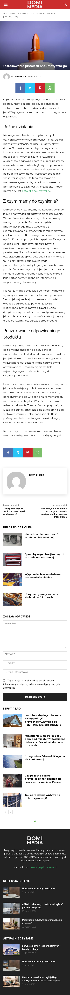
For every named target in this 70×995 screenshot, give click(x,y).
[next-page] (10, 812)
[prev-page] (5, 812)
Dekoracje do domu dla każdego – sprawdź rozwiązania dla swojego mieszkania (53, 512)
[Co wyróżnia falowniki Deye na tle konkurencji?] (12, 761)
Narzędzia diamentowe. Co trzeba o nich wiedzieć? (42, 536)
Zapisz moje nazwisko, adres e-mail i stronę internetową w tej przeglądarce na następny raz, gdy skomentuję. (31, 684)
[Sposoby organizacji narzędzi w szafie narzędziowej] (12, 559)
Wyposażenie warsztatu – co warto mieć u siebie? (44, 576)
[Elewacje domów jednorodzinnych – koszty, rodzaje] (11, 950)
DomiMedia (20, 77)
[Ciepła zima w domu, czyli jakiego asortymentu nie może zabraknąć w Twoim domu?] (11, 981)
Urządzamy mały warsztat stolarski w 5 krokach (42, 596)
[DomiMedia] (7, 76)
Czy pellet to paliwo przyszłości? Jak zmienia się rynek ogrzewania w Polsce (43, 779)
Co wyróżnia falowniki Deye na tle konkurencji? (45, 758)
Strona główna (9, 13)
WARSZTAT (25, 13)
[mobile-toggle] (5, 4)
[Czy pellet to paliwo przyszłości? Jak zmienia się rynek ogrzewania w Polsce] (12, 780)
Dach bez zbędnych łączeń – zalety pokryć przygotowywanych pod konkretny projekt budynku (43, 720)
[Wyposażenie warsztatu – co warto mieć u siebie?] (12, 579)
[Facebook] (20, 88)
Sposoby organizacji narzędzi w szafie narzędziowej (44, 556)
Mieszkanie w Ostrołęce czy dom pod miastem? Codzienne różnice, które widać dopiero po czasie (45, 740)
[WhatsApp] (50, 88)
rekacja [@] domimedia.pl (43, 867)
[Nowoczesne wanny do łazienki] (11, 892)
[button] (65, 4)
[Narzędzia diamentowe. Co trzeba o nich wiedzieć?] (12, 539)
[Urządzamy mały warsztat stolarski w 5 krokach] (12, 599)
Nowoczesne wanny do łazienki (39, 888)
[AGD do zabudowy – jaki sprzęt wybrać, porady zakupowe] (11, 908)
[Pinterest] (40, 88)
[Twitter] (30, 88)
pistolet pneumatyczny (36, 190)
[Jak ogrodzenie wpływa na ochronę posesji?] (12, 800)
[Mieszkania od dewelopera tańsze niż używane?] (11, 924)
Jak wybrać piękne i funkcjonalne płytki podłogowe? (14, 511)
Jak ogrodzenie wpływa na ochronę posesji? (42, 796)
